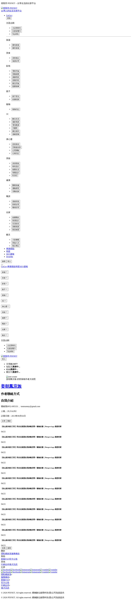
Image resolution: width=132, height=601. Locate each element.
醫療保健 (15, 185)
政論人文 (15, 243)
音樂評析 (15, 80)
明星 (8, 251)
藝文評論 (15, 83)
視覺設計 (15, 173)
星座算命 (15, 144)
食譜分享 (15, 61)
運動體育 (15, 188)
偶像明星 (15, 77)
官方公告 (13, 559)
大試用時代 (16, 28)
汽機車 (14, 128)
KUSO (14, 176)
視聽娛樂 (15, 74)
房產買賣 (15, 227)
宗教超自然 (16, 147)
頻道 (9, 18)
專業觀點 (10, 249)
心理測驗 (15, 150)
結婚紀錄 (15, 99)
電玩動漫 (15, 125)
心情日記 (15, 153)
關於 (9, 421)
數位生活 (15, 119)
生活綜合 (15, 224)
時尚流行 (15, 166)
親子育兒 (15, 96)
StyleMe (15, 34)
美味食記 (15, 58)
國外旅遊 (15, 48)
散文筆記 (15, 246)
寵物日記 (15, 109)
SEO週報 (10, 254)
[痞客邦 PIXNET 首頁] (9, 356)
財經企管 (15, 204)
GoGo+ (9, 15)
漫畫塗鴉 (15, 134)
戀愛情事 (15, 86)
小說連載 (15, 240)
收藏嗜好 (15, 217)
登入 (9, 261)
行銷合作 (5, 564)
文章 (3, 421)
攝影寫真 (15, 122)
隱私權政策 (6, 553)
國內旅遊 (15, 45)
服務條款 (15, 553)
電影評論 (15, 71)
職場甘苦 (15, 207)
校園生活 (15, 169)
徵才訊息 (13, 564)
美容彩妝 (15, 163)
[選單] (2, 264)
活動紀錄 (15, 191)
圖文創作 (15, 131)
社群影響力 (16, 31)
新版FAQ (5, 559)
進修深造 (15, 201)
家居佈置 (15, 230)
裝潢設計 (15, 220)
